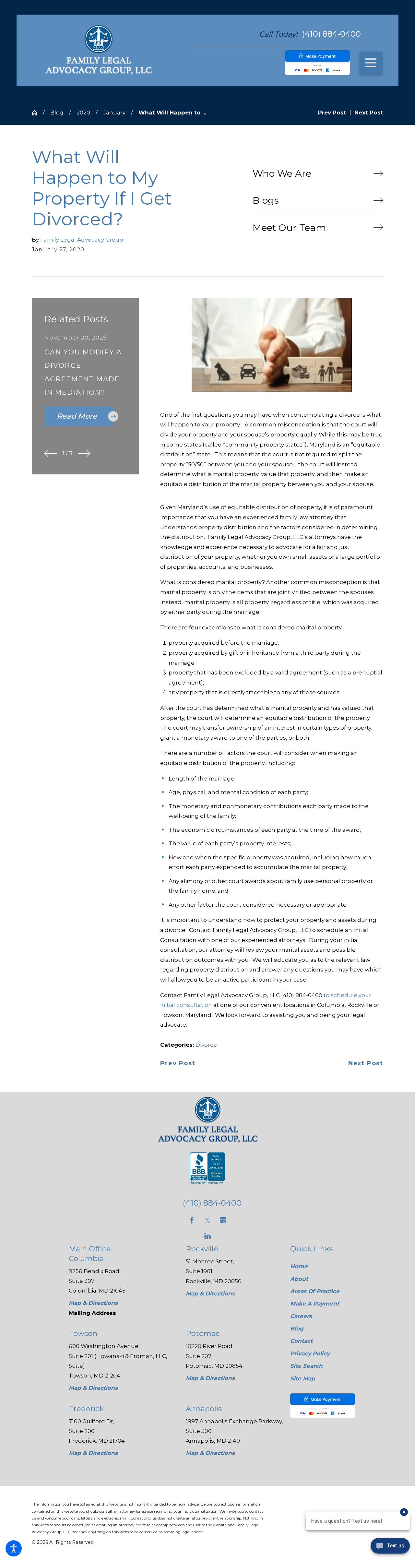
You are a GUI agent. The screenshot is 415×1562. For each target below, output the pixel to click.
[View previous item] (50, 453)
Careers (301, 1316)
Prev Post (177, 1063)
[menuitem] (331, 1266)
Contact (301, 1341)
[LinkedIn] (207, 1236)
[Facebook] (192, 1220)
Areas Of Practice (314, 1291)
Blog (57, 112)
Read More (77, 416)
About (299, 1279)
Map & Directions (93, 1303)
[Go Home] (37, 112)
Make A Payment (314, 1303)
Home (299, 1266)
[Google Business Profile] (223, 1220)
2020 (83, 112)
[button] (14, 1548)
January (114, 112)
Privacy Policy (310, 1353)
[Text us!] (390, 1548)
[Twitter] (207, 1220)
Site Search (306, 1366)
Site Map (302, 1378)
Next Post (365, 1063)
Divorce (206, 1045)
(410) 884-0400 (331, 34)
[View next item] (84, 453)
